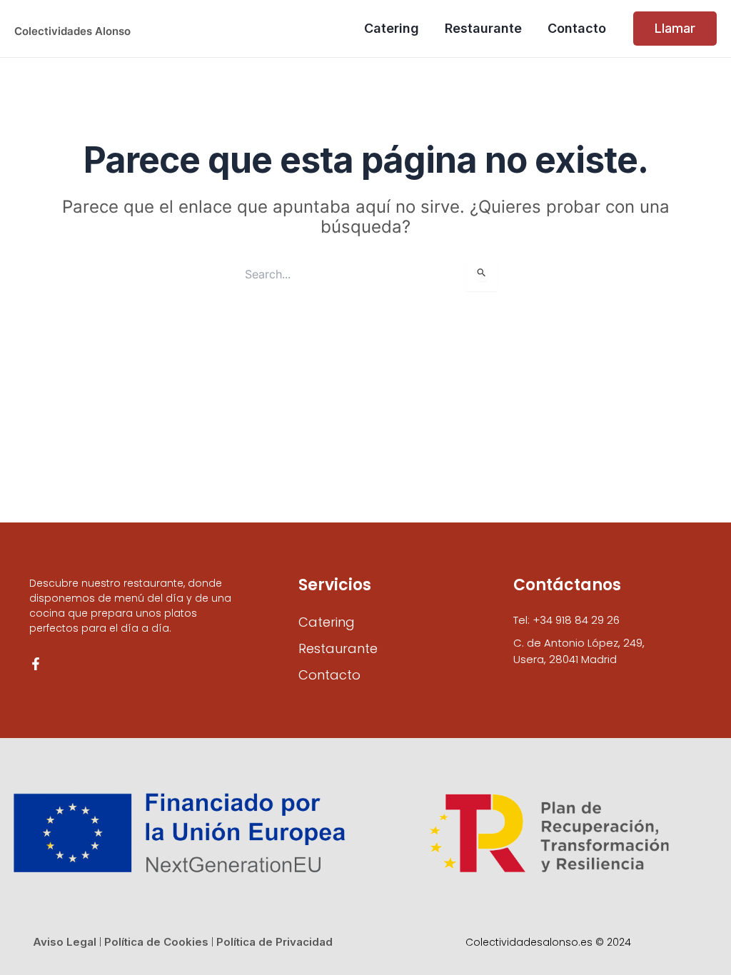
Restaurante (338, 648)
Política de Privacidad (274, 942)
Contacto (329, 675)
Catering (326, 622)
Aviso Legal (64, 942)
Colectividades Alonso (72, 31)
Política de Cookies (156, 942)
